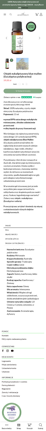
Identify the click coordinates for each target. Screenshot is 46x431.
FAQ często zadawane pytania (14, 339)
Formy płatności (8, 385)
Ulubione (5, 372)
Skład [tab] (8, 226)
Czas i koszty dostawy (11, 396)
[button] (6, 38)
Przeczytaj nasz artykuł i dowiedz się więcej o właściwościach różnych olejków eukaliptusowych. (23, 209)
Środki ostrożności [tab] (14, 243)
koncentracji (25, 175)
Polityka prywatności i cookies (14, 382)
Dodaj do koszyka (24, 91)
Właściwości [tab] (11, 234)
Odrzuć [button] (24, 7)
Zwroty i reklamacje (10, 392)
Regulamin (6, 389)
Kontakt (5, 335)
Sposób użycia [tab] (12, 239)
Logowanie (6, 361)
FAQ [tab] (7, 230)
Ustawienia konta (9, 368)
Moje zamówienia (9, 364)
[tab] (23, 225)
